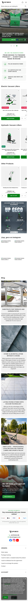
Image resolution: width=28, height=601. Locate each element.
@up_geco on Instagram (11, 237)
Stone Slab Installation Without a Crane (13, 354)
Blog (3, 278)
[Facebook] (10, 540)
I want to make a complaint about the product (13, 557)
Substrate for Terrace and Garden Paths (13, 310)
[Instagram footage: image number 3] (7, 266)
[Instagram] (14, 540)
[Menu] (26, 2)
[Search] (25, 6)
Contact (3, 566)
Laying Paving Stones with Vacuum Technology (13, 403)
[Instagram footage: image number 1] (7, 248)
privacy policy (7, 584)
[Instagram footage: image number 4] (21, 266)
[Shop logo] (6, 2)
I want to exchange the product (9, 563)
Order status (4, 552)
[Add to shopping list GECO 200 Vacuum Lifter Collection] (18, 90)
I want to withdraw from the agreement (11, 560)
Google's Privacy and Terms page (10, 594)
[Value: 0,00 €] (22, 2)
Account (4, 572)
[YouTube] (17, 540)
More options (10, 118)
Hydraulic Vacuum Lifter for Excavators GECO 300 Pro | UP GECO (10, 150)
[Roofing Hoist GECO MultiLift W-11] (10, 176)
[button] (11, 46)
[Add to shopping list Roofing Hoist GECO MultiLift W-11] (18, 168)
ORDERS (4, 548)
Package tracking (6, 555)
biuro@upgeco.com (15, 537)
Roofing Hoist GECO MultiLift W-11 (10, 187)
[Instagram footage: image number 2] (21, 248)
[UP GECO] (14, 531)
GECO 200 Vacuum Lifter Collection (10, 110)
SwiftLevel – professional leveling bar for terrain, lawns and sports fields (13, 448)
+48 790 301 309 (15, 535)
